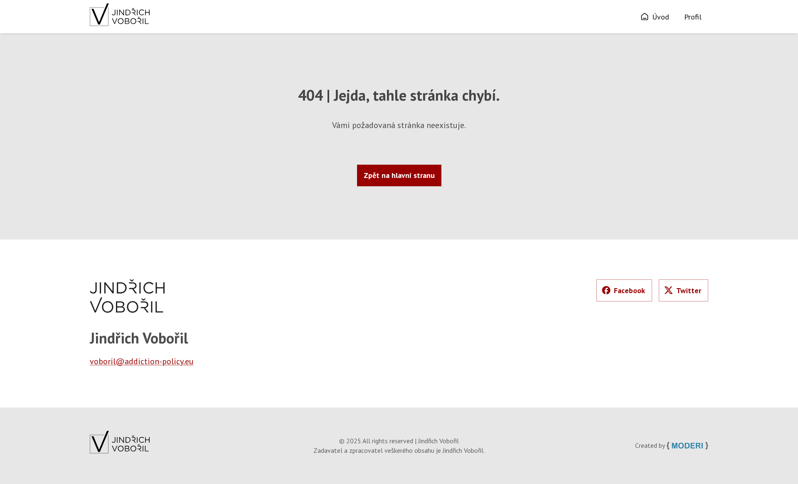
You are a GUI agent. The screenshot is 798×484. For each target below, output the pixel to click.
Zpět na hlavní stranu (399, 175)
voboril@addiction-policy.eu (142, 361)
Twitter (688, 290)
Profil (693, 17)
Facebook (629, 290)
